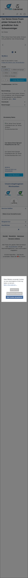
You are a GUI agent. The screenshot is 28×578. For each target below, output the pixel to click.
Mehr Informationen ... (10, 285)
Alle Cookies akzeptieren (14, 297)
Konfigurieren (14, 289)
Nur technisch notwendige (14, 293)
